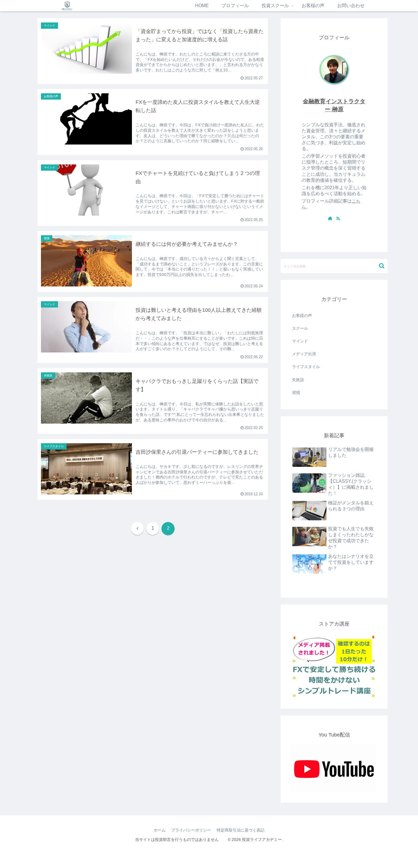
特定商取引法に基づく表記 (240, 830)
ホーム (159, 830)
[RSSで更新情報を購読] (338, 218)
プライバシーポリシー (191, 830)
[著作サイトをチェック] (330, 218)
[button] (382, 266)
